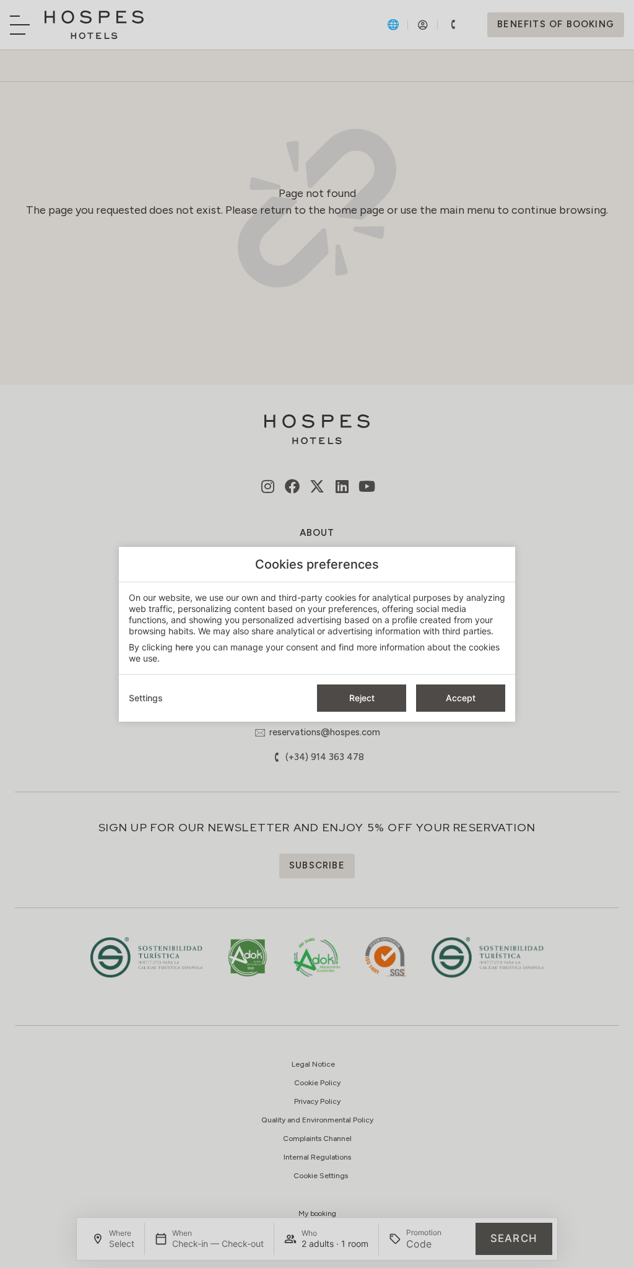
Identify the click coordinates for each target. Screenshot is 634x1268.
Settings (146, 698)
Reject (362, 698)
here (184, 647)
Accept (461, 698)
